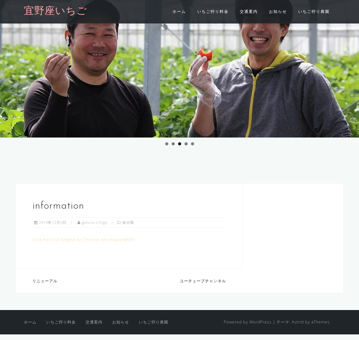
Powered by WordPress (247, 322)
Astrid (298, 322)
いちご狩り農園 (314, 11)
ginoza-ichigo (94, 222)
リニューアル (44, 280)
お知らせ (278, 11)
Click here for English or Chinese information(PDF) (84, 239)
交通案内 (249, 11)
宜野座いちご (55, 11)
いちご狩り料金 (213, 11)
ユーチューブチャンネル (203, 280)
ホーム (179, 11)
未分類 (128, 222)
